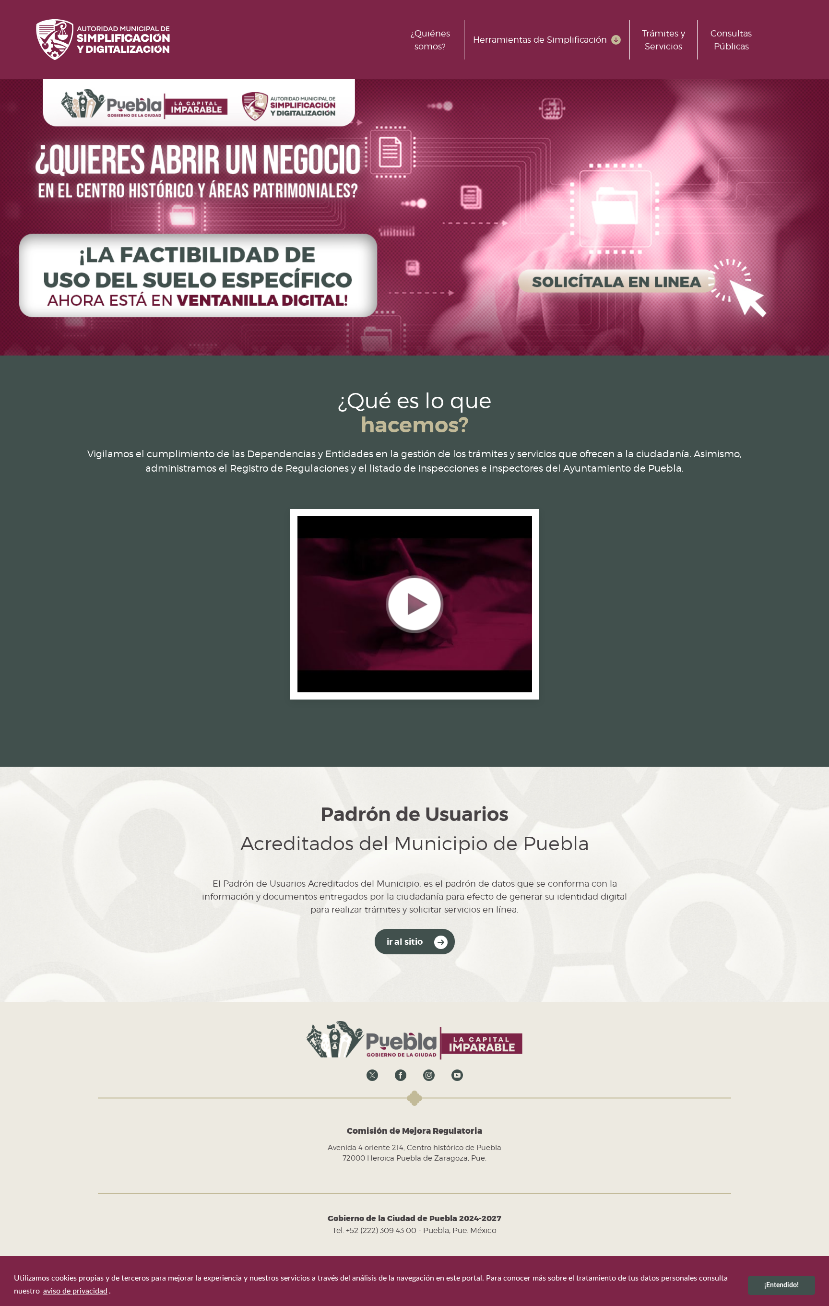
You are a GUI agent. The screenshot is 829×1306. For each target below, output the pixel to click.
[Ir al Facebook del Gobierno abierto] (400, 1075)
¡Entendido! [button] (781, 1285)
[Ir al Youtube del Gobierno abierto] (457, 1075)
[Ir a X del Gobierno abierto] (372, 1075)
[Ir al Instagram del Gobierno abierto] (429, 1075)
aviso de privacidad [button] (75, 1291)
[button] (414, 603)
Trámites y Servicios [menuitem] (663, 39)
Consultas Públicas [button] (731, 39)
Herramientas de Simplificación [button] (540, 40)
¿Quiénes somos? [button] (430, 39)
